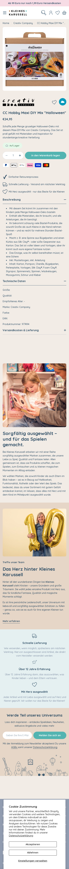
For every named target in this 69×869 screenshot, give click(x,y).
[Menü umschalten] (5, 13)
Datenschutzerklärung (21, 835)
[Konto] (51, 13)
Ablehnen (32, 852)
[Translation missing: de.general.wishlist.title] (58, 13)
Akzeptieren (33, 844)
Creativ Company (23, 23)
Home (6, 23)
